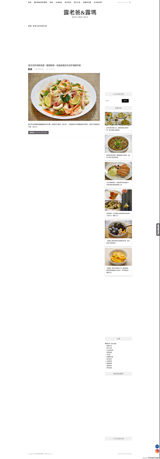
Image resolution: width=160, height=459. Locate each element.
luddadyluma (39, 69)
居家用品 (109, 365)
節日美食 (109, 368)
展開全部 (107, 343)
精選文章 (109, 346)
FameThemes (129, 453)
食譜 (51, 2)
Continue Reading (41, 132)
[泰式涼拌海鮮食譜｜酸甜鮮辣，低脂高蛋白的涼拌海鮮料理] (64, 96)
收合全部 (113, 343)
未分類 (108, 354)
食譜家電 (109, 363)
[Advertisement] (64, 49)
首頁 (29, 2)
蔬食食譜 (109, 352)
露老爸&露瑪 (80, 13)
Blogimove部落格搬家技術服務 (151, 458)
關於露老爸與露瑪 (40, 2)
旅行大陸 (77, 2)
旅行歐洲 (68, 2)
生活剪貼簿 (98, 2)
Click (158, 229)
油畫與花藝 (87, 2)
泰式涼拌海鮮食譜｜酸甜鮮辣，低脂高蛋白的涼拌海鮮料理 (54, 65)
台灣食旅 (59, 2)
